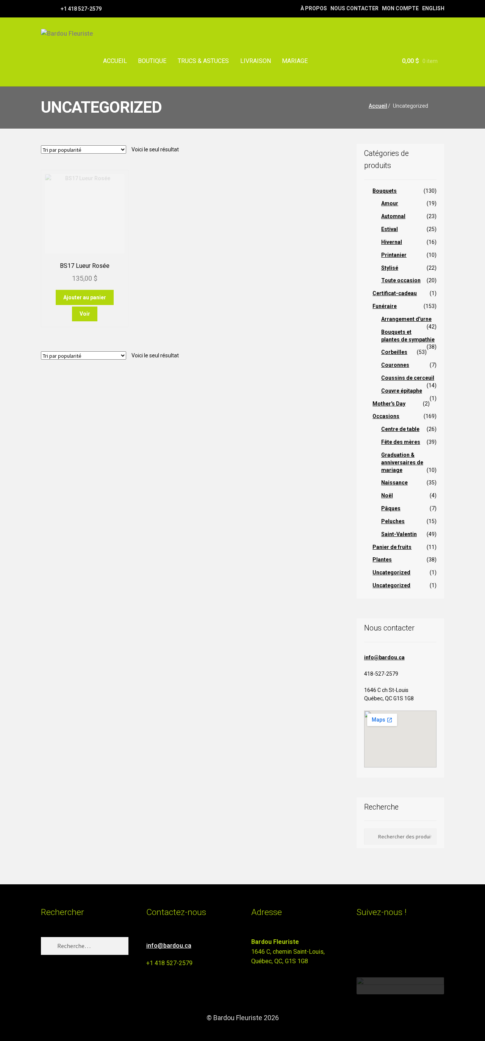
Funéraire (384, 306)
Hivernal (391, 242)
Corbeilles (394, 352)
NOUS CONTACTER (354, 8)
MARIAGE (295, 60)
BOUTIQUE (152, 60)
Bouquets (384, 191)
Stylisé (389, 268)
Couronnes (395, 365)
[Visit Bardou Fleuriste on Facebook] (375, 945)
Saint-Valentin (399, 534)
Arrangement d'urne (406, 319)
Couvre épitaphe (401, 391)
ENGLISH (433, 8)
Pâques (391, 508)
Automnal (393, 216)
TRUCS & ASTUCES (203, 60)
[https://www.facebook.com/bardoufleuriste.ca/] (44, 8)
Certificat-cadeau (394, 293)
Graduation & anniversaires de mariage (402, 462)
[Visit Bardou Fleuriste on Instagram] (361, 945)
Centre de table (400, 429)
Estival (389, 229)
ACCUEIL (115, 60)
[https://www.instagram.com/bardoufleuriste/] (54, 8)
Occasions (385, 416)
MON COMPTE (400, 8)
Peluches (393, 521)
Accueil (378, 106)
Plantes (382, 560)
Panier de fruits (391, 547)
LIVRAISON (255, 60)
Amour (389, 203)
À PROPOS (313, 8)
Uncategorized (391, 572)
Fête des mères (400, 442)
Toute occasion (401, 280)
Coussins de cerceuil (407, 378)
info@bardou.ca (384, 657)
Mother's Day (388, 404)
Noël (387, 495)
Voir (85, 314)
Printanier (394, 255)
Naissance (394, 483)
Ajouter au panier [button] (84, 297)
